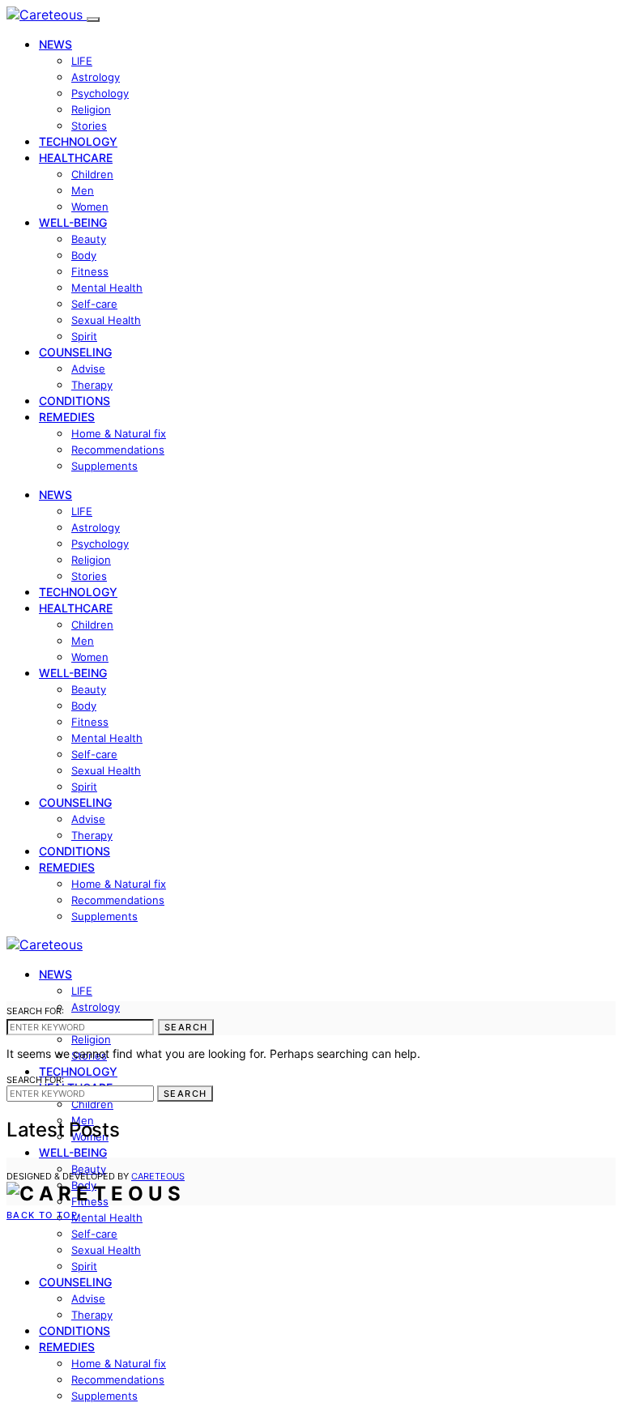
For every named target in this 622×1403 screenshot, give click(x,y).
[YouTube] (68, 1164)
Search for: (35, 1011)
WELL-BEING (73, 222)
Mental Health (107, 287)
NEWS (55, 44)
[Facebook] (11, 1164)
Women (90, 206)
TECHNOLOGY (78, 141)
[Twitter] (30, 1164)
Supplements (104, 465)
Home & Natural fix (118, 433)
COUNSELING (75, 352)
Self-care (94, 303)
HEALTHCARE (76, 157)
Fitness (90, 271)
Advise (88, 368)
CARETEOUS (158, 1176)
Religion (91, 109)
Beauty (88, 238)
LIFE (81, 60)
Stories (89, 125)
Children (92, 174)
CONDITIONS (74, 400)
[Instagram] (48, 1164)
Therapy (92, 384)
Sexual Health (106, 319)
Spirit (84, 336)
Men (82, 190)
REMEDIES (67, 417)
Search (185, 1027)
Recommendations (117, 449)
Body (83, 255)
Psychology (100, 93)
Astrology (95, 76)
